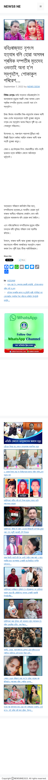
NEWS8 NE (12, 6)
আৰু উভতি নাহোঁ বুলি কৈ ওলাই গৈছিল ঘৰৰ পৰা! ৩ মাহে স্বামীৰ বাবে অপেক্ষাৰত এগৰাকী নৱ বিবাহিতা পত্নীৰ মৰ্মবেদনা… (23, 560)
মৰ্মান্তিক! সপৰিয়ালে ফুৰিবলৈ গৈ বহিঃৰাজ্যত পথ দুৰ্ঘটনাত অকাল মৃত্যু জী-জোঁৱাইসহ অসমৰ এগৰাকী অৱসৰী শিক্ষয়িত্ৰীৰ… (23, 592)
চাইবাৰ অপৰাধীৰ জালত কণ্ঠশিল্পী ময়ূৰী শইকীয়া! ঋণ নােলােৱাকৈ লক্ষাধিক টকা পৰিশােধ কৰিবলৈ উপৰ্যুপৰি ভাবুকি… (23, 296)
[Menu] (40, 6)
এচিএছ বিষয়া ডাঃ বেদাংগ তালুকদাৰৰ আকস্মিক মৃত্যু (21, 446)
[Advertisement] (24, 388)
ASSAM (11, 280)
